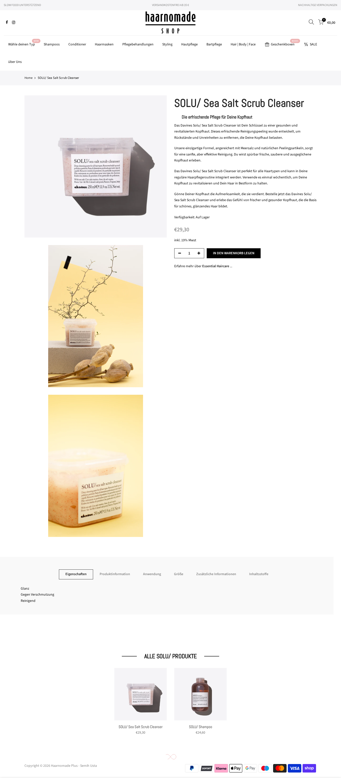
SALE (313, 44)
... (217, 266)
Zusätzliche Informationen (216, 574)
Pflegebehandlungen (138, 44)
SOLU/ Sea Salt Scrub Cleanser (141, 726)
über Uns (15, 61)
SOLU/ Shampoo (200, 726)
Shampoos (52, 44)
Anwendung (152, 574)
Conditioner (77, 44)
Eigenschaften (76, 574)
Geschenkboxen (285, 43)
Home (28, 78)
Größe (178, 574)
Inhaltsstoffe (258, 574)
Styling (167, 44)
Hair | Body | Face (243, 44)
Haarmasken (104, 44)
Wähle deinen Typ (23, 43)
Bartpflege (214, 44)
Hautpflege (189, 44)
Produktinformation (115, 574)
